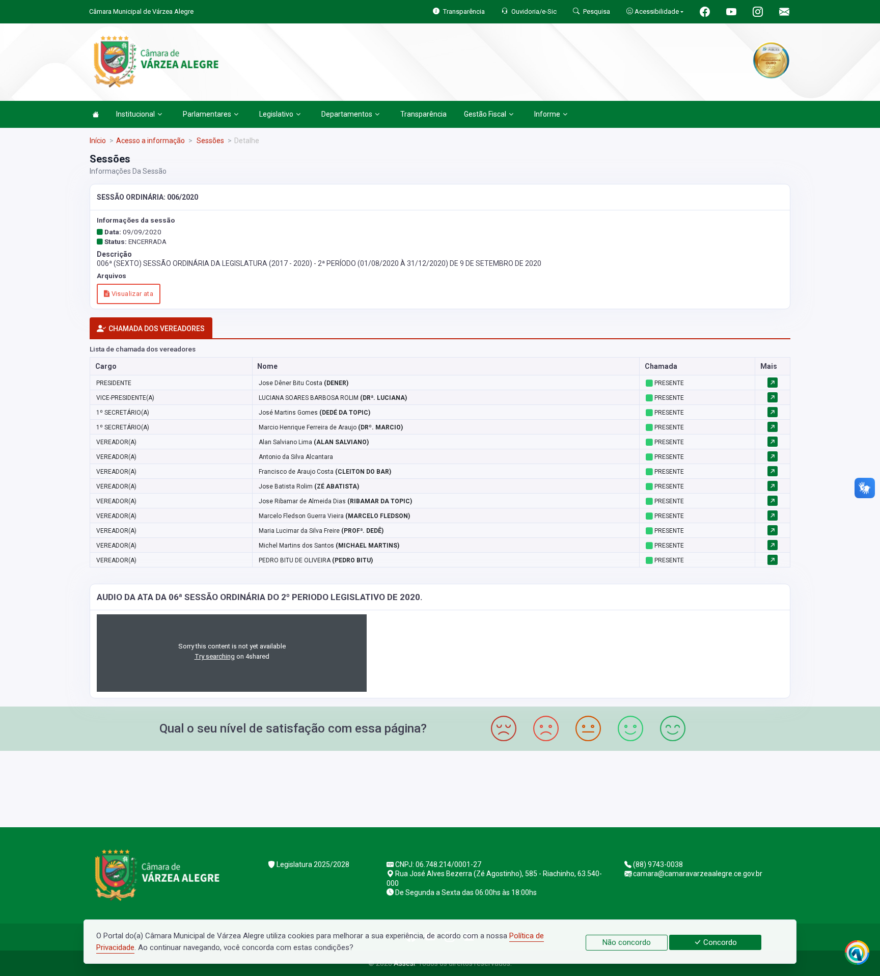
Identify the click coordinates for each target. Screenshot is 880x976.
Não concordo (626, 942)
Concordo (719, 942)
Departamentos (346, 114)
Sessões (209, 141)
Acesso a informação (150, 141)
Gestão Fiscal (485, 114)
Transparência (423, 114)
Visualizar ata (131, 293)
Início (98, 141)
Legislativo (276, 114)
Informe (547, 114)
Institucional (135, 114)
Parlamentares (207, 114)
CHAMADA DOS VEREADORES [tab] (156, 328)
